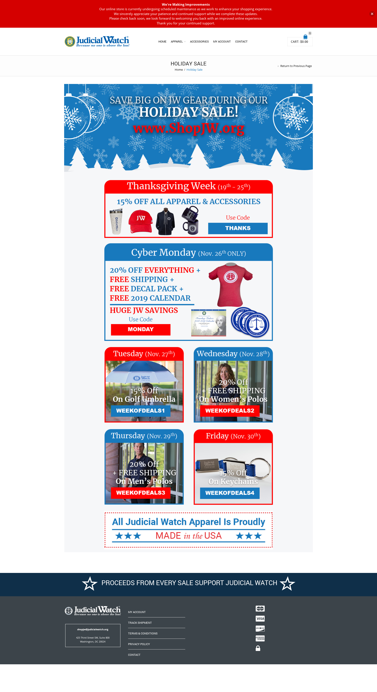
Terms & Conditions (143, 633)
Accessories (199, 41)
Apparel (177, 41)
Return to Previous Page (296, 66)
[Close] (372, 14)
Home (162, 41)
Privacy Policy (139, 644)
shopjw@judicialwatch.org (92, 629)
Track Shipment (140, 623)
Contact (241, 41)
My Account (222, 41)
